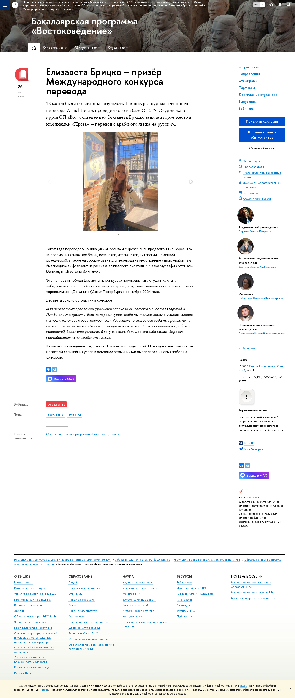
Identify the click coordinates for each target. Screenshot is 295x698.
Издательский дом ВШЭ (191, 588)
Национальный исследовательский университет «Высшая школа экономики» (62, 559)
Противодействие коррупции (33, 627)
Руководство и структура (29, 588)
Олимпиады (75, 594)
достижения (56, 415)
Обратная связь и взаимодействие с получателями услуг (91, 647)
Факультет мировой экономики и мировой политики (207, 559)
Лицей (72, 582)
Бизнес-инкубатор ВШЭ (83, 633)
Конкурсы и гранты (134, 616)
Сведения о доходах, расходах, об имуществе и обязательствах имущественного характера (36, 637)
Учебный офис (248, 348)
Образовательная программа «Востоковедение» (82, 434)
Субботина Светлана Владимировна (261, 298)
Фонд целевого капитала (30, 622)
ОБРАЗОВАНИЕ (80, 576)
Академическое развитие (138, 611)
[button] (190, 181)
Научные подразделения (138, 582)
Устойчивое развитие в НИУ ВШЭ (35, 594)
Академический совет (257, 198)
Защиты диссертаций (135, 605)
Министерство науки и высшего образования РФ (251, 585)
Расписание (250, 193)
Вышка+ (73, 605)
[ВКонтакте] (241, 465)
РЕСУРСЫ (184, 576)
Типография (184, 599)
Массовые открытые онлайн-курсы (253, 598)
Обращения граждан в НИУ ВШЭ (35, 616)
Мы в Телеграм (253, 449)
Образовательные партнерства (88, 639)
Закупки (19, 611)
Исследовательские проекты (141, 588)
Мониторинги (131, 594)
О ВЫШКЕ (22, 576)
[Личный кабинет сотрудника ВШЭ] (280, 5)
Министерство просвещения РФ (252, 592)
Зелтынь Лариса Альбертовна (257, 267)
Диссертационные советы (139, 599)
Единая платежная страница (31, 667)
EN (262, 4)
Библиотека (184, 582)
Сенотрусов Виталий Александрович (262, 333)
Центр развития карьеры (84, 627)
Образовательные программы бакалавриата (142, 559)
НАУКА (128, 576)
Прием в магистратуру (82, 611)
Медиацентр (185, 605)
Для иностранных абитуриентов (261, 135)
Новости (48, 564)
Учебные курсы (252, 161)
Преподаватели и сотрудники (32, 599)
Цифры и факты (23, 582)
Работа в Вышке (23, 673)
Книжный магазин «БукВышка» (195, 594)
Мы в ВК (249, 443)
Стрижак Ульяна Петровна (255, 231)
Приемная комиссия (262, 121)
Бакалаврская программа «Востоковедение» (84, 25)
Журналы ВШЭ (186, 611)
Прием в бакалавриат (81, 599)
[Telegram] (247, 465)
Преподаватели (253, 167)
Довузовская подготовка (84, 588)
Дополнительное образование (88, 622)
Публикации (184, 616)
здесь (243, 685)
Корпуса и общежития (28, 605)
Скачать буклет (261, 148)
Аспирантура (76, 616)
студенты (74, 415)
